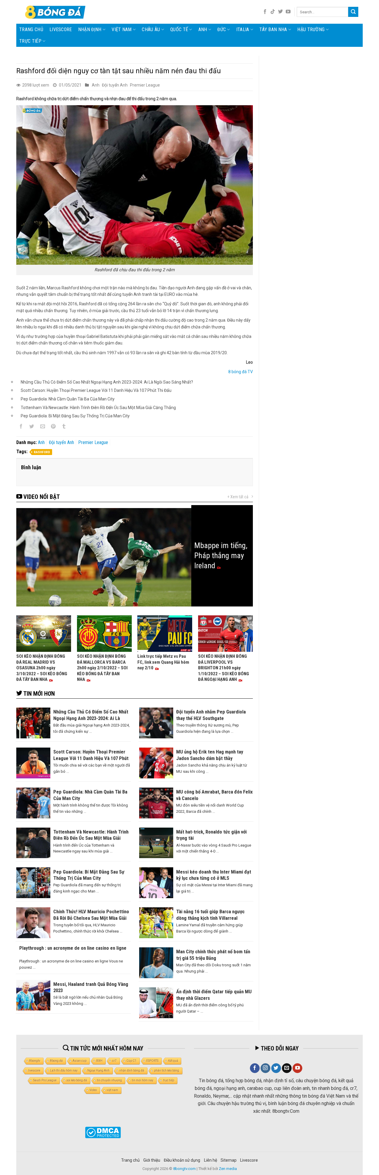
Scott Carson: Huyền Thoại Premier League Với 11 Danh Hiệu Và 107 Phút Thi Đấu (96, 390)
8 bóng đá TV (240, 371)
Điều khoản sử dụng (182, 1160)
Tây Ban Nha (273, 29)
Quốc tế (179, 29)
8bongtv (34, 1060)
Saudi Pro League (45, 1080)
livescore (60, 29)
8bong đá (56, 1060)
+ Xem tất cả (237, 496)
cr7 (114, 1060)
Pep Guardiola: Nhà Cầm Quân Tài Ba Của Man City (68, 399)
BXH (99, 1060)
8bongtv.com (184, 1168)
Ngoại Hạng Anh (98, 1070)
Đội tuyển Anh (115, 85)
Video (93, 1090)
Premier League (145, 85)
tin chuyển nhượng (109, 1080)
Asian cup (79, 1060)
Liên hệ (210, 1160)
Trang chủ (31, 29)
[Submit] (353, 12)
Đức (221, 29)
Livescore (249, 1160)
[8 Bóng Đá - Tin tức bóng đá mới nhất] (56, 12)
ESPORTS (152, 1060)
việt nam (112, 1090)
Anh (202, 29)
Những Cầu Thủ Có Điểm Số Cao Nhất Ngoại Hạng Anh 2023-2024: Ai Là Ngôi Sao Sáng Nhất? (107, 382)
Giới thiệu (151, 1160)
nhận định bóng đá (131, 1070)
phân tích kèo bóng (166, 1070)
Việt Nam (122, 29)
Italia (242, 29)
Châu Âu (151, 29)
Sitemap (229, 1160)
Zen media (228, 1168)
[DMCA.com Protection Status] (103, 1132)
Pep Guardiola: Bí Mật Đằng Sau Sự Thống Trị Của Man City (75, 416)
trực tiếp (168, 1080)
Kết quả (173, 1060)
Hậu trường (311, 29)
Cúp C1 (131, 1060)
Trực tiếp (30, 41)
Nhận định (90, 29)
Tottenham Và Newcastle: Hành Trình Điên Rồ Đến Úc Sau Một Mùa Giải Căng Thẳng (98, 407)
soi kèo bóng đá (76, 1080)
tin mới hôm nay (142, 1080)
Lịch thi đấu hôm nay (64, 1070)
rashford (42, 452)
